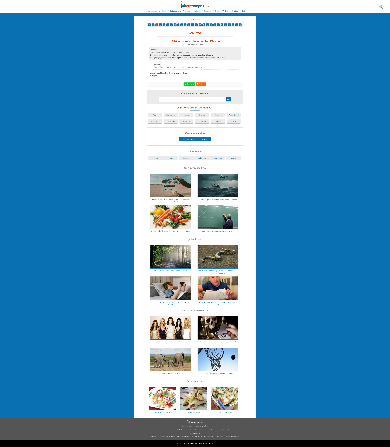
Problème (202, 84)
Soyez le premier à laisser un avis (195, 139)
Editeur (155, 158)
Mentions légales (155, 430)
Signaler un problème (218, 430)
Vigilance (186, 121)
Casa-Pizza (219, 436)
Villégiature (186, 158)
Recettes (207, 11)
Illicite (171, 158)
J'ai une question (151, 11)
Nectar (186, 115)
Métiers (197, 11)
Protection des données (184, 430)
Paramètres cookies (201, 430)
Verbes (225, 11)
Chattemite (170, 115)
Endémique (202, 121)
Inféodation (217, 115)
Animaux (186, 11)
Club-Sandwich (208, 436)
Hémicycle (171, 121)
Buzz (164, 11)
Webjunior (185, 436)
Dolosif (233, 158)
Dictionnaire (174, 11)
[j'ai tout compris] (195, 5)
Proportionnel (234, 115)
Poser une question (234, 430)
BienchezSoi (175, 436)
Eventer (202, 115)
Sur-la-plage (196, 436)
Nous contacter (169, 430)
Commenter (190, 84)
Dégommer (217, 158)
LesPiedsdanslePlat (232, 436)
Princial (153, 436)
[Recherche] (381, 6)
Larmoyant (234, 121)
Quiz (217, 11)
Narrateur (155, 121)
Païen (155, 115)
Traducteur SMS (238, 11)
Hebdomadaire (202, 158)
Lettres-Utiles (163, 436)
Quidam (218, 121)
